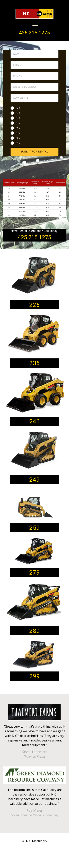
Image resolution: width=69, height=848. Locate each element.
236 (18, 113)
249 (18, 123)
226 (18, 108)
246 (18, 118)
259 (18, 128)
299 (18, 143)
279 (18, 133)
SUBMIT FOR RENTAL (34, 151)
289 (18, 138)
